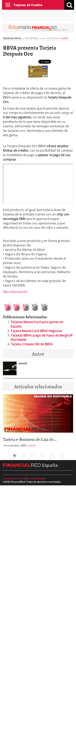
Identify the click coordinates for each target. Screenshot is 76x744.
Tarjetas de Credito (28, 5)
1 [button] (15, 456)
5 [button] (52, 456)
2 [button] (24, 456)
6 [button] (61, 456)
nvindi (64, 38)
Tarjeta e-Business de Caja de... (30, 439)
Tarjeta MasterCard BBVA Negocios (36, 331)
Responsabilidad (36, 478)
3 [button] (33, 456)
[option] (38, 422)
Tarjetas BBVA (12, 38)
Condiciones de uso (14, 478)
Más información (15, 292)
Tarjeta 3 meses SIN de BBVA (32, 344)
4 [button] (43, 456)
